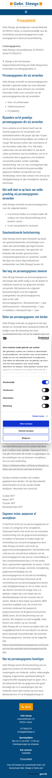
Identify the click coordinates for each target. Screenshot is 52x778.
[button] (26, 706)
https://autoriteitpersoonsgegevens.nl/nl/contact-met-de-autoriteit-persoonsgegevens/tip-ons (25, 648)
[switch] (45, 390)
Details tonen (38, 416)
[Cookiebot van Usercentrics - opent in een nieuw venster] (38, 338)
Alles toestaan (26, 424)
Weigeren (26, 438)
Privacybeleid (26, 759)
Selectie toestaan (26, 431)
